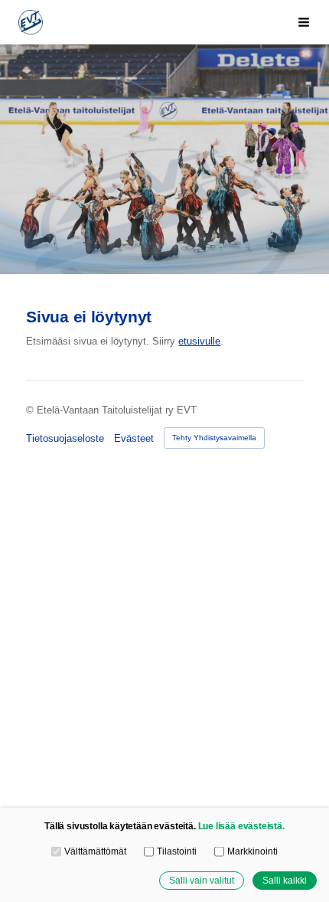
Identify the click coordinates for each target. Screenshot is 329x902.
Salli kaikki (284, 880)
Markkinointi (252, 851)
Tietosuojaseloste (65, 438)
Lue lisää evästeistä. (241, 826)
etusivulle (199, 341)
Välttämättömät (94, 851)
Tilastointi (176, 851)
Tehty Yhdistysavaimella (214, 437)
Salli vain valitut (201, 880)
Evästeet (134, 438)
